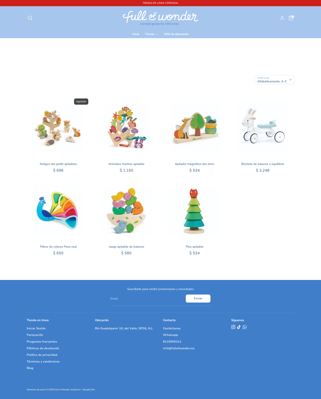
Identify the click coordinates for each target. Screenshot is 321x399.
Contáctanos (172, 328)
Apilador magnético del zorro (194, 164)
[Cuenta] (282, 18)
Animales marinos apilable (126, 164)
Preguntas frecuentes (42, 342)
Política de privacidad (42, 355)
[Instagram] (233, 327)
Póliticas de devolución (43, 348)
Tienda (150, 34)
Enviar (198, 298)
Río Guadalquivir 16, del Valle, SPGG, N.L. (124, 328)
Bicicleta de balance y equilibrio (262, 164)
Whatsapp (170, 335)
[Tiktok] (239, 327)
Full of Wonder (62, 389)
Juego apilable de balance (126, 247)
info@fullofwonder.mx (179, 348)
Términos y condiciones (43, 361)
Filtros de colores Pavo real (58, 247)
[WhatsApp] (245, 327)
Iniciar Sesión (36, 328)
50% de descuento (176, 34)
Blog (30, 368)
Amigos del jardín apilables (58, 164)
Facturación (35, 335)
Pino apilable (194, 247)
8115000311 (172, 342)
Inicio (135, 34)
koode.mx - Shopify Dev (83, 389)
